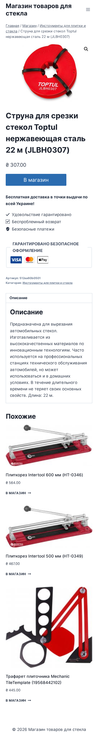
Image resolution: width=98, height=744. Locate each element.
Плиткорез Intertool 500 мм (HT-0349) (44, 556)
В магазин (36, 180)
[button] (86, 49)
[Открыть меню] (87, 9)
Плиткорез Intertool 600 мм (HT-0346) (44, 475)
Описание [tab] (18, 298)
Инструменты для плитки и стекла (48, 283)
